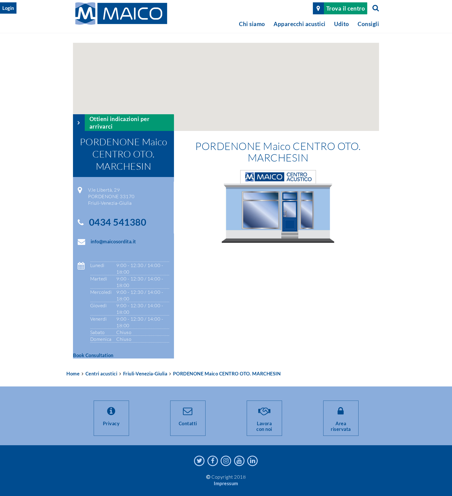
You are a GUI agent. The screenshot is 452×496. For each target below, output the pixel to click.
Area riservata (341, 426)
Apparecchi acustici (300, 23)
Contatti (188, 423)
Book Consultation (93, 355)
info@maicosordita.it (113, 241)
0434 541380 (117, 222)
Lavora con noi (264, 426)
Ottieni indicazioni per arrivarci (119, 122)
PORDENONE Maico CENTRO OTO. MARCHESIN (227, 373)
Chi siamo (252, 23)
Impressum (226, 483)
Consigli (368, 23)
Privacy (111, 423)
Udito (341, 23)
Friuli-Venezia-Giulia (145, 373)
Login (8, 8)
